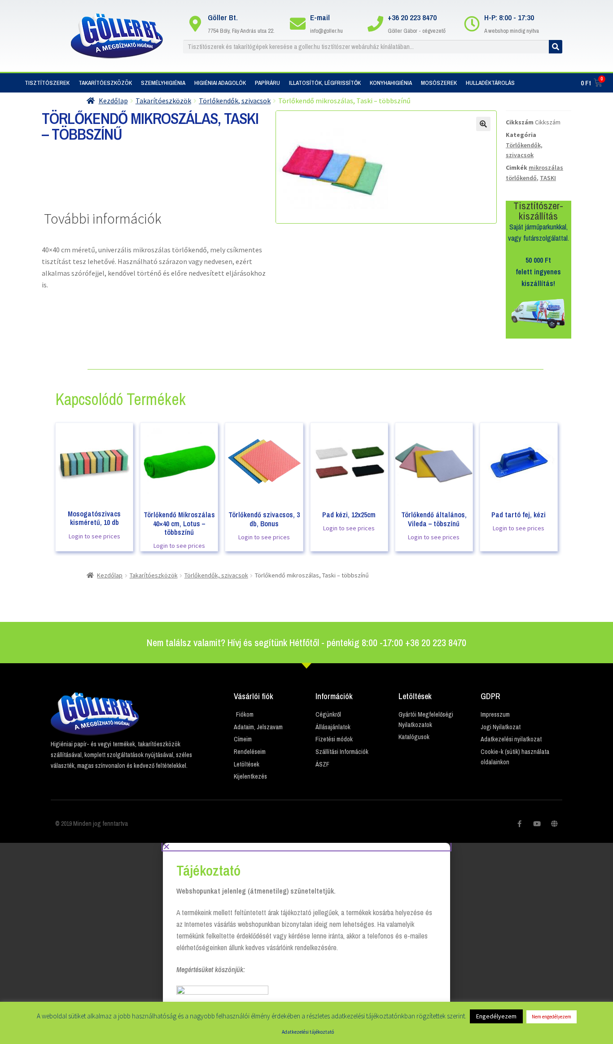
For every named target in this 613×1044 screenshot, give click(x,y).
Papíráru (267, 83)
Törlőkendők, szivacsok (235, 100)
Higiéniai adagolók (220, 83)
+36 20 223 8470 (412, 17)
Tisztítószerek (47, 83)
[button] (306, 846)
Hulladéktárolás (490, 83)
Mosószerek (439, 83)
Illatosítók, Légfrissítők (325, 83)
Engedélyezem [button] (496, 1016)
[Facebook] (519, 823)
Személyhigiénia (163, 83)
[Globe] (554, 823)
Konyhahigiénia (391, 83)
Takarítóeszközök (105, 83)
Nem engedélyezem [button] (551, 1016)
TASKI (548, 178)
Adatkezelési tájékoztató (308, 1032)
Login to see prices (94, 536)
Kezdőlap (113, 100)
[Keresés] (555, 46)
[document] (306, 943)
